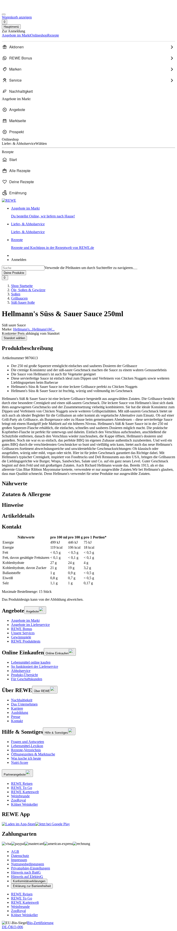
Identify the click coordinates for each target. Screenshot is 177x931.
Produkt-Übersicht (24, 675)
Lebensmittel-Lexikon (27, 746)
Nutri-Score (19, 762)
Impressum (19, 860)
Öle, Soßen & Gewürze (28, 290)
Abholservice (20, 671)
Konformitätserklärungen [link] (29, 881)
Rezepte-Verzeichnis (26, 750)
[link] (93, 212)
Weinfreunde (20, 796)
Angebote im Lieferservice (30, 625)
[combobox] (23, 268)
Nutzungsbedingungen (27, 864)
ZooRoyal (18, 800)
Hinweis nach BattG (26, 872)
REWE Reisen (21, 784)
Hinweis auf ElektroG (27, 876)
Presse (15, 717)
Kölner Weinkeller (24, 804)
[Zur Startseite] (17, 9)
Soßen (15, 294)
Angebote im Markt (25, 620)
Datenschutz (20, 856)
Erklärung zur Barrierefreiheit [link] (32, 886)
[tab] (88, 483)
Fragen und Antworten (27, 742)
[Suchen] (135, 269)
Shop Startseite (22, 286)
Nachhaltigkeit (21, 700)
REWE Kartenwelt (25, 792)
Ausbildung (19, 712)
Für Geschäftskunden (26, 679)
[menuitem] (88, 47)
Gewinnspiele (21, 637)
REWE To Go (21, 788)
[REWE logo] (9, 200)
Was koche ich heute (26, 758)
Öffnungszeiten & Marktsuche (33, 754)
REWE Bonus (21, 629)
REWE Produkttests (25, 641)
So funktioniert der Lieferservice (34, 666)
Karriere (17, 708)
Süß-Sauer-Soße (23, 302)
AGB (15, 852)
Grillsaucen (19, 298)
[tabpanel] (88, 560)
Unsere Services (23, 633)
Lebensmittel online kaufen (30, 662)
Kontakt (17, 721)
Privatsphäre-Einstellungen (30, 868)
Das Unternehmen (24, 704)
